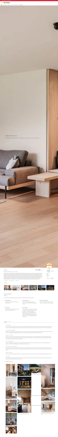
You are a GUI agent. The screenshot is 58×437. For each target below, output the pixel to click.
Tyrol (12, 4)
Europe (5, 4)
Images (9, 321)
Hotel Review (5, 321)
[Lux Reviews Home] (1, 4)
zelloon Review (21, 4)
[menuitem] (42, 2)
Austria (9, 4)
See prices (5, 282)
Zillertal (16, 4)
